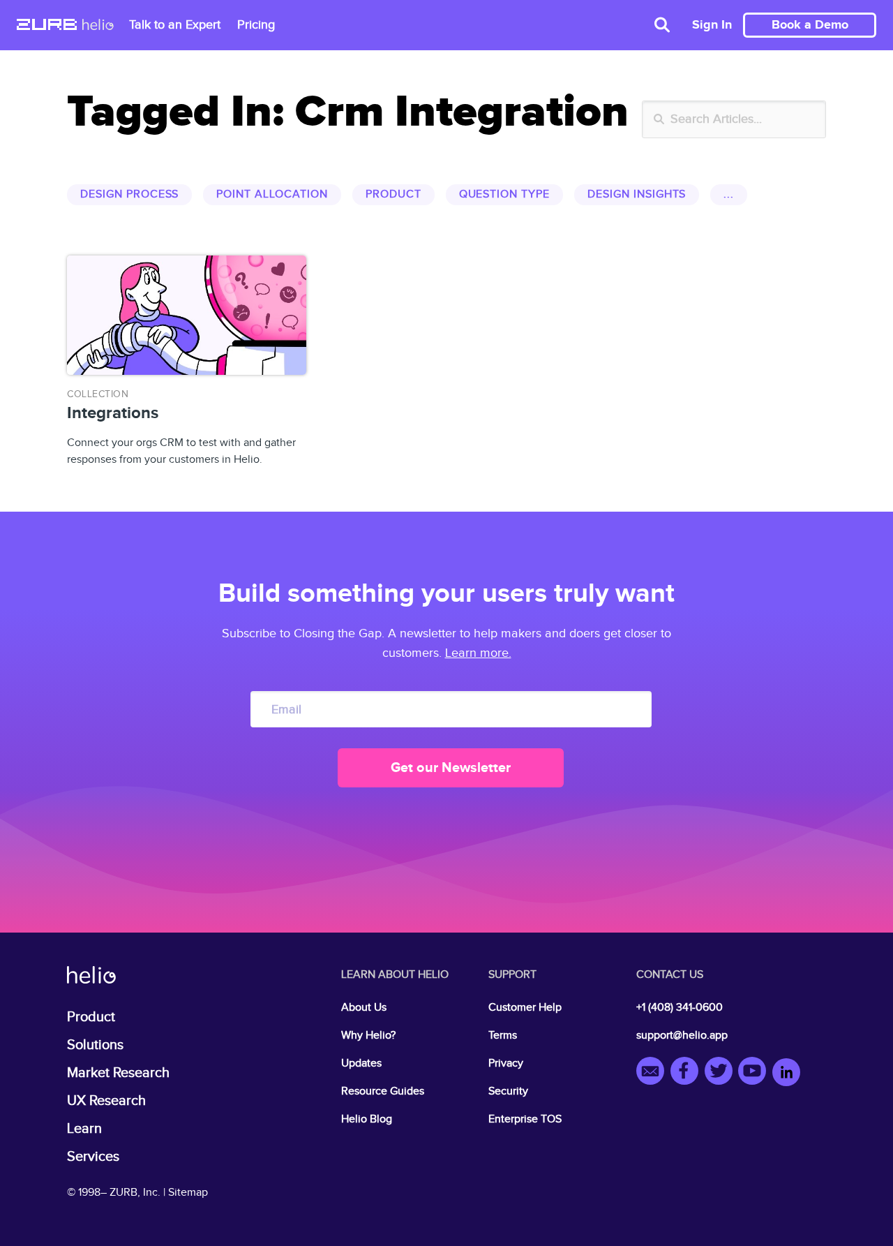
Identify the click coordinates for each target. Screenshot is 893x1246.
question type (504, 194)
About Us (364, 1007)
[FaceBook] (687, 1073)
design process (129, 194)
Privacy (505, 1063)
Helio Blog (366, 1119)
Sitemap (188, 1192)
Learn (84, 1128)
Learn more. (478, 653)
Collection (97, 394)
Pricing (256, 24)
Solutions (95, 1045)
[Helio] (98, 26)
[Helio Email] (653, 1073)
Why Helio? (368, 1035)
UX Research (106, 1100)
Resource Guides (382, 1091)
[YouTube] (755, 1073)
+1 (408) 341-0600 (679, 1007)
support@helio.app (682, 1035)
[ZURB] (47, 26)
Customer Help (525, 1007)
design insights (636, 194)
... (728, 194)
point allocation (271, 194)
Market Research (118, 1073)
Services (93, 1156)
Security (508, 1091)
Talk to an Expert (174, 24)
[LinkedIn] (786, 1073)
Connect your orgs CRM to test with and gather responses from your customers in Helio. (181, 427)
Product (91, 1017)
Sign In (712, 25)
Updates (361, 1063)
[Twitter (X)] (722, 1073)
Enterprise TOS (525, 1119)
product (393, 194)
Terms (502, 1035)
